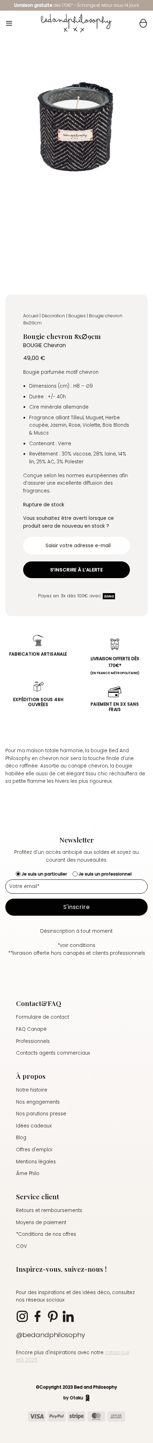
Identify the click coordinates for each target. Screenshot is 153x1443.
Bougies (77, 316)
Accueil (30, 316)
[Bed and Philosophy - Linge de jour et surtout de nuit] (76, 23)
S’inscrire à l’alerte (76, 569)
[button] (8, 23)
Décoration (53, 316)
